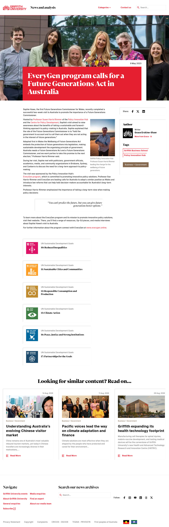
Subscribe (8, 508)
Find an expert (37, 499)
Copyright (28, 522)
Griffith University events (15, 494)
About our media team (40, 503)
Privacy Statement (11, 522)
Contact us (126, 7)
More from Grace (142, 137)
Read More (15, 455)
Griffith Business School (136, 150)
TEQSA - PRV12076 (81, 522)
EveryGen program (32, 177)
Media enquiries (38, 494)
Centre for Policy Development (45, 122)
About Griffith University (15, 499)
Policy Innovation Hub (78, 119)
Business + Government (136, 164)
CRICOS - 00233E (60, 522)
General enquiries (11, 503)
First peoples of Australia (105, 522)
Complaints (42, 522)
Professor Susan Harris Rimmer (47, 119)
